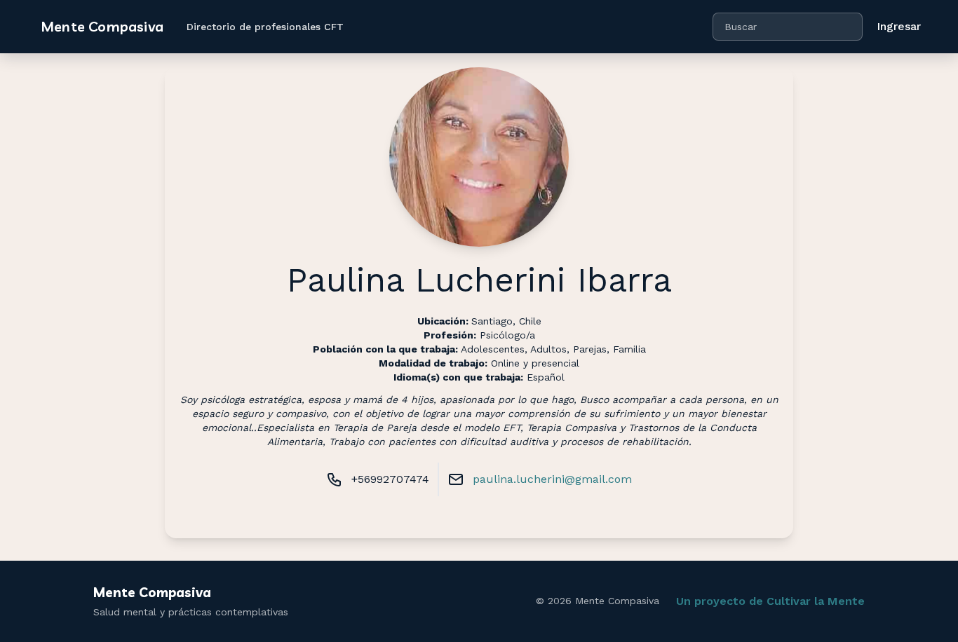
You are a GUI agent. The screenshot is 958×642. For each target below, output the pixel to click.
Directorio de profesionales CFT (265, 26)
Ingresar (899, 26)
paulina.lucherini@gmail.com (552, 479)
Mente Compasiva (102, 26)
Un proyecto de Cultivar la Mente (770, 601)
